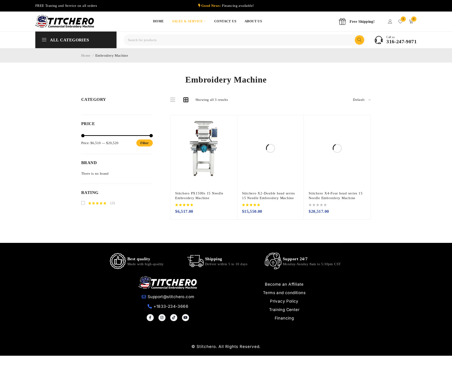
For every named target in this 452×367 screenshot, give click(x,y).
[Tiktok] (173, 317)
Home (86, 55)
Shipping (213, 259)
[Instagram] (161, 317)
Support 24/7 (295, 259)
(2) (112, 203)
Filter (144, 143)
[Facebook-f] (150, 317)
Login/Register (390, 21)
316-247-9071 (401, 41)
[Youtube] (185, 317)
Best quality (138, 259)
